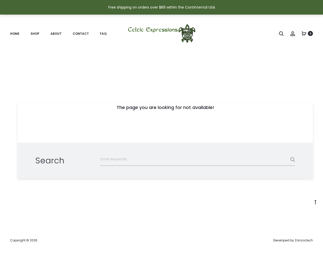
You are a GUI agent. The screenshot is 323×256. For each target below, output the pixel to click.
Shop (35, 33)
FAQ (103, 33)
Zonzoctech (304, 240)
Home (14, 33)
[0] (304, 33)
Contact (81, 33)
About (56, 33)
